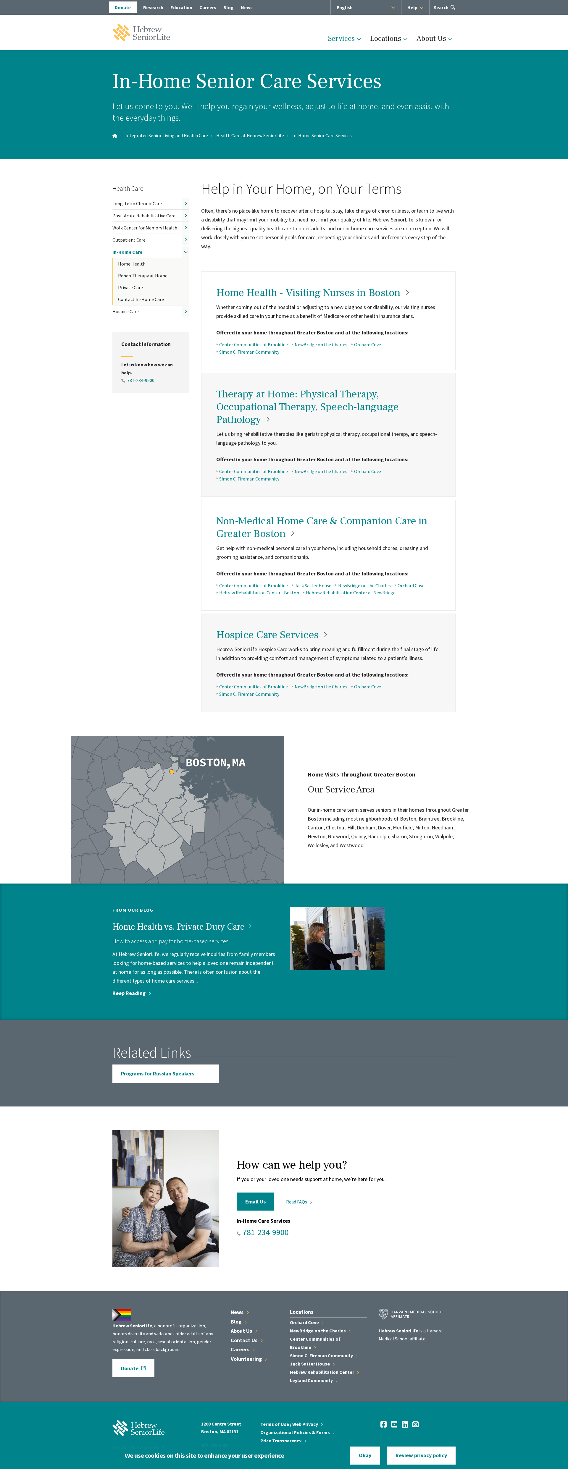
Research (153, 7)
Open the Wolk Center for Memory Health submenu (185, 227)
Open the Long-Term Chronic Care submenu (185, 203)
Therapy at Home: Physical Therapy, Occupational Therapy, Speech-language (307, 406)
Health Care (127, 188)
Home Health (132, 264)
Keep (129, 993)
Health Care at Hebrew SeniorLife (250, 135)
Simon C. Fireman (322, 1355)
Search (441, 9)
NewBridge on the (318, 1331)
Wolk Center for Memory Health (144, 228)
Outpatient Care (129, 240)
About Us (431, 38)
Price (281, 1441)
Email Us (255, 1201)
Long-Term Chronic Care (137, 203)
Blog (228, 7)
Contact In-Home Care (141, 299)
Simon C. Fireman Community (249, 352)
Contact (245, 1340)
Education (181, 7)
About (242, 1330)
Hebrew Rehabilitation (322, 1372)
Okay (365, 1455)
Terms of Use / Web (289, 1424)
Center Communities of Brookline (253, 344)
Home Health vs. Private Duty (179, 927)
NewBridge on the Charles (321, 344)
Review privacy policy (421, 1455)
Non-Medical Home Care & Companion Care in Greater (321, 527)
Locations (385, 38)
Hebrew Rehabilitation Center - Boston (259, 593)
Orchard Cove (367, 344)
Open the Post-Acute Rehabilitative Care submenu (185, 215)
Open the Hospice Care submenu (185, 311)
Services (341, 38)
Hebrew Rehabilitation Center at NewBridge (351, 593)
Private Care (130, 287)
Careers (207, 7)
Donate (123, 7)
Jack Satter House (313, 585)
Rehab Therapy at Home (142, 276)
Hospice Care (125, 311)
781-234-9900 (140, 380)
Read (297, 1202)
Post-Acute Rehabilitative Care (143, 216)
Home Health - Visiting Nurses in (309, 293)
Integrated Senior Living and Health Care (166, 135)
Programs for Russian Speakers (157, 1073)
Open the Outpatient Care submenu (185, 239)
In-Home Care (127, 252)
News (247, 7)
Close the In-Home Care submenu (185, 252)
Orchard (305, 1322)
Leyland (312, 1380)
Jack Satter (310, 1364)
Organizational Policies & (295, 1432)
